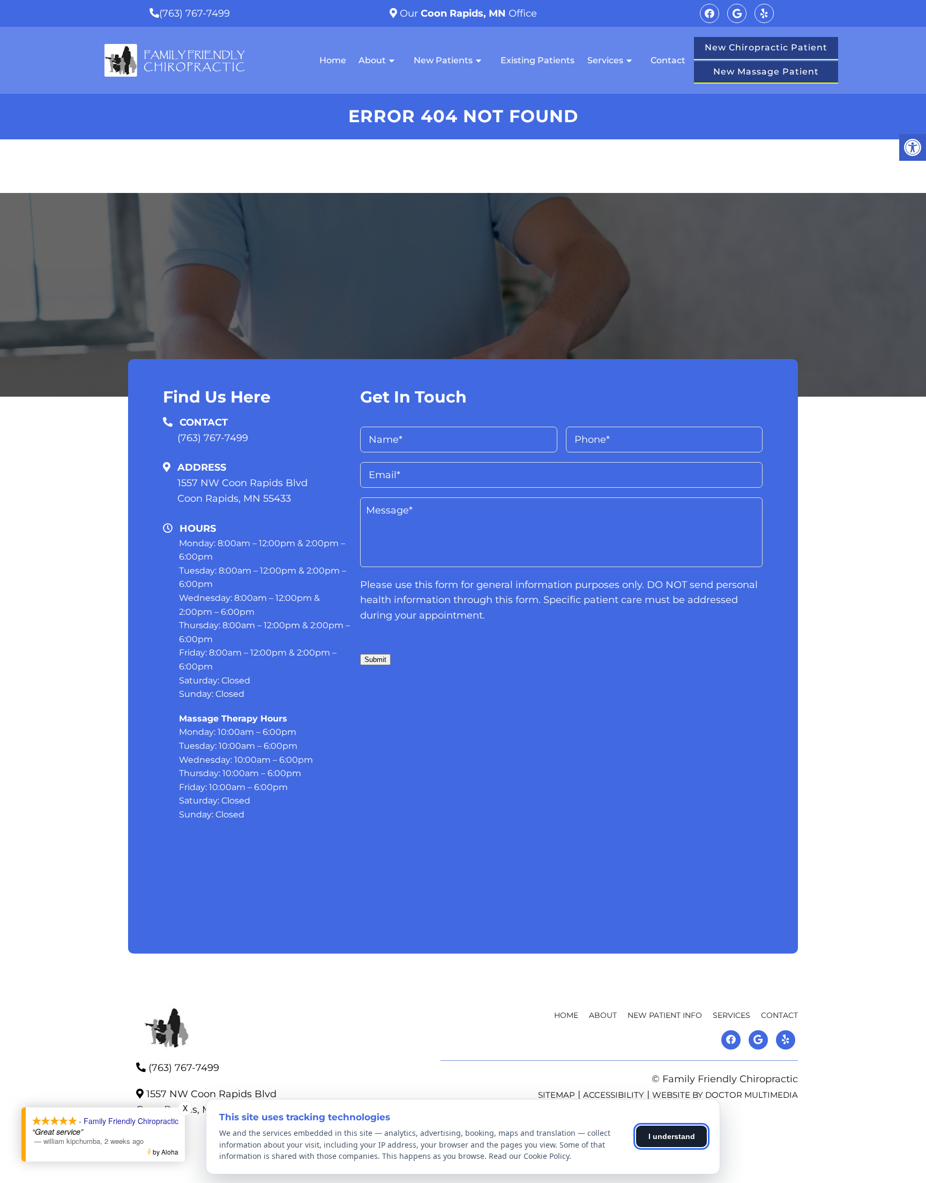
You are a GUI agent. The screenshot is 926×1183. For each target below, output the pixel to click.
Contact (668, 60)
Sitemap (556, 1095)
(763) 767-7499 (194, 13)
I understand (671, 1136)
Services (605, 60)
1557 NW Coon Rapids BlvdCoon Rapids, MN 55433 (242, 490)
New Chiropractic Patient (766, 47)
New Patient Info (665, 1015)
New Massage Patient (766, 71)
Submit (375, 660)
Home (332, 60)
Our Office (467, 13)
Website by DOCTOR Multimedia (725, 1095)
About (372, 60)
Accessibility (613, 1095)
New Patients (443, 60)
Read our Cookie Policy (529, 1156)
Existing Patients (537, 60)
